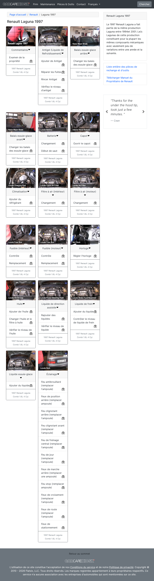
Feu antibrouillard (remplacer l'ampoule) (51, 385)
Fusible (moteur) (51, 248)
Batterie (51, 135)
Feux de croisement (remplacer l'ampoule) (52, 498)
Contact (81, 4)
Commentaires (19, 49)
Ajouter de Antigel (51, 60)
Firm (35, 4)
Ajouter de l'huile (18, 311)
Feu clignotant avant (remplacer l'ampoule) (52, 429)
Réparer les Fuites (51, 71)
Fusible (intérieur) (19, 248)
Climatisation (19, 191)
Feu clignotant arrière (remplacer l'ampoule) (51, 414)
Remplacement (17, 263)
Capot (83, 135)
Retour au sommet (79, 553)
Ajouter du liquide (83, 311)
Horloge (83, 248)
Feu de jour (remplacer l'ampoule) (47, 458)
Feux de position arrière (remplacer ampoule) (51, 400)
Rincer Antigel (49, 79)
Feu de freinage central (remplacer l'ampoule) (51, 444)
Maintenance (47, 4)
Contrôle (14, 255)
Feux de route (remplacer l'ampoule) (49, 513)
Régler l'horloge (82, 255)
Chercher (144, 4)
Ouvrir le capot (81, 143)
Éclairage (51, 374)
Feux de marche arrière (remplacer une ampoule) (51, 473)
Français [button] (93, 4)
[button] (106, 111)
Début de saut (49, 150)
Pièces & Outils (65, 4)
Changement (48, 143)
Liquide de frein (84, 303)
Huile (20, 303)
